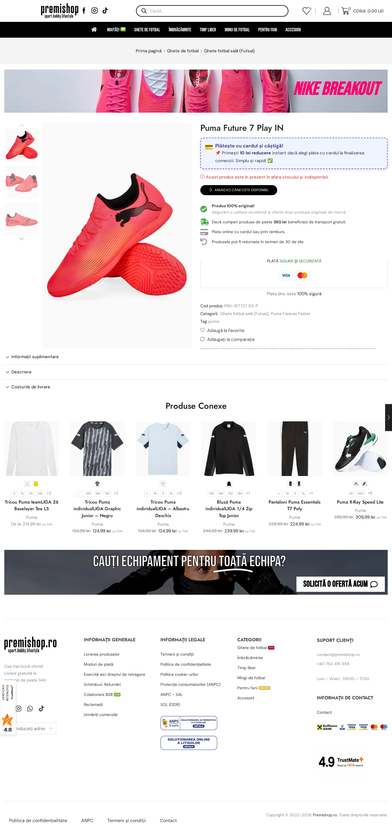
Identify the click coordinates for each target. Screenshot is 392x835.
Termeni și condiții (126, 820)
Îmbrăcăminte (180, 30)
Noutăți (116, 30)
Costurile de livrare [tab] (30, 387)
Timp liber (208, 30)
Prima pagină (149, 51)
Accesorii (293, 30)
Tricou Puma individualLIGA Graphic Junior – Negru (97, 509)
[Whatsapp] (30, 708)
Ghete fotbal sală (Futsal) (229, 51)
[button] (340, 584)
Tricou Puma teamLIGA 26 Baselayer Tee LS (32, 505)
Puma (31, 517)
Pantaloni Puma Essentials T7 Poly (295, 505)
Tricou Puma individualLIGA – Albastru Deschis (163, 509)
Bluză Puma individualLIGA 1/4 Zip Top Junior (228, 509)
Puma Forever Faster (290, 313)
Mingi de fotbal (237, 30)
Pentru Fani (267, 30)
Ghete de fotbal (147, 30)
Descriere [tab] (21, 372)
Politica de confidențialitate (38, 820)
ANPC (87, 820)
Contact (168, 820)
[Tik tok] (105, 11)
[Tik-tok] (41, 708)
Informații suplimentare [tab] (35, 357)
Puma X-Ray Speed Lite (360, 502)
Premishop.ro (325, 814)
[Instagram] (95, 11)
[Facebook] (84, 11)
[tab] (194, 357)
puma (213, 321)
